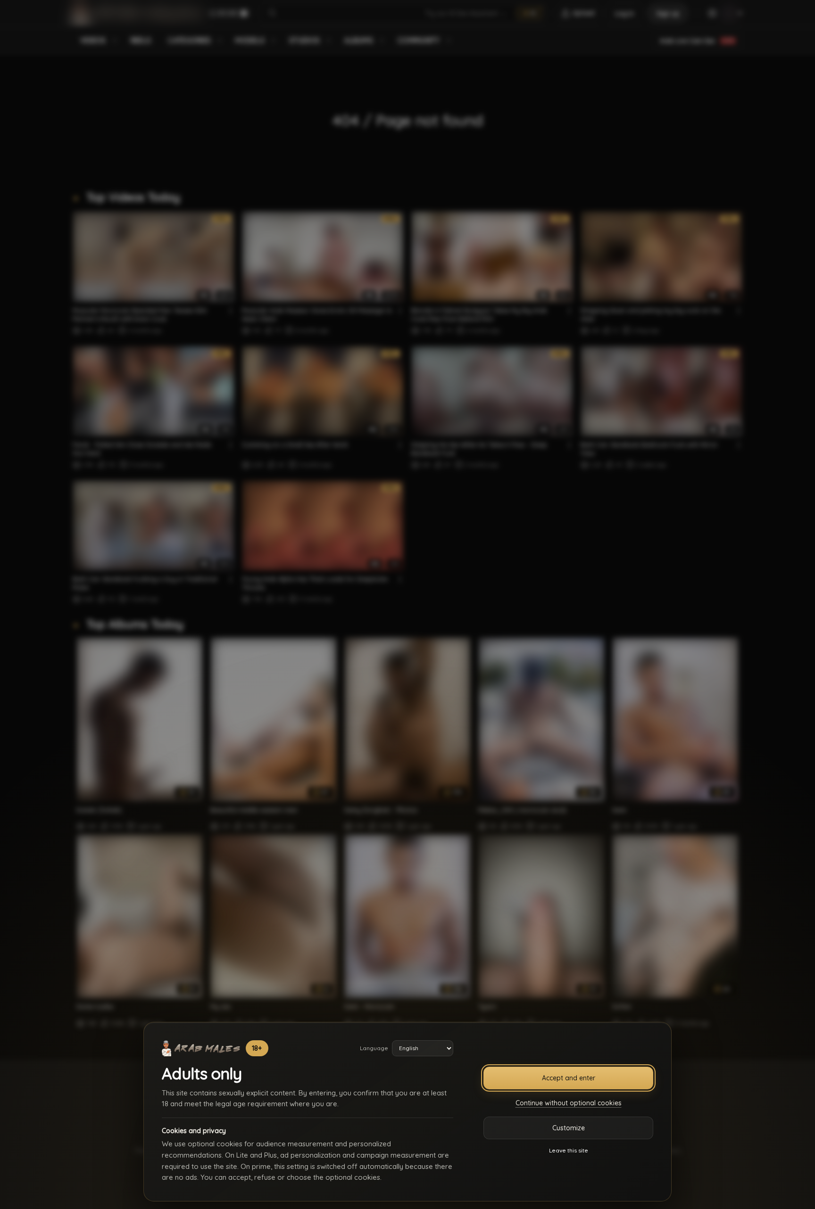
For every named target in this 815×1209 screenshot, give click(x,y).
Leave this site (568, 1150)
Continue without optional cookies (569, 1103)
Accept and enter (568, 1078)
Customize (568, 1128)
